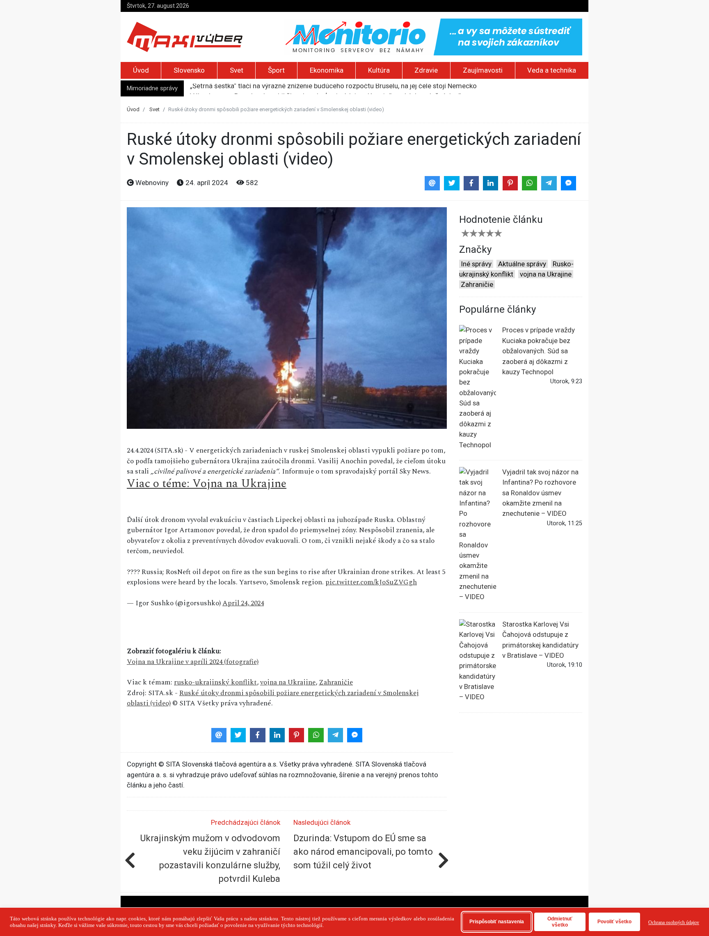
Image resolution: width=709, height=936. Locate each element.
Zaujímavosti (483, 70)
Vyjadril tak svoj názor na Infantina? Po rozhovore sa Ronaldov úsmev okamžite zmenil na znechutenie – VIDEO (540, 493)
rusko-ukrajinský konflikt (215, 682)
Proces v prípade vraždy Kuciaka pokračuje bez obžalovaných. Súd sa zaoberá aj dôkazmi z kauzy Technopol (538, 351)
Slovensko (189, 70)
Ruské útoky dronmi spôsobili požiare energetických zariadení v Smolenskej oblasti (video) (273, 698)
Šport (276, 70)
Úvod (141, 70)
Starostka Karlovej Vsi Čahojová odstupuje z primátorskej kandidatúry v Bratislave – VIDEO (540, 639)
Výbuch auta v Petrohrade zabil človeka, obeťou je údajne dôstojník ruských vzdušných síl (325, 89)
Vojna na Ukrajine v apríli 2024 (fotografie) (192, 662)
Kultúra (379, 70)
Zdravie (426, 70)
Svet (236, 70)
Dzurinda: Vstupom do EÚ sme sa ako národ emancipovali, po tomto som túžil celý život (363, 851)
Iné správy (476, 264)
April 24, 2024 (243, 603)
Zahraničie (336, 682)
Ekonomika (326, 70)
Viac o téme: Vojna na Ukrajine (206, 483)
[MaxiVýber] (184, 36)
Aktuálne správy (522, 264)
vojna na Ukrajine (288, 682)
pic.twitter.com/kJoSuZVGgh (371, 582)
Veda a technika (551, 70)
